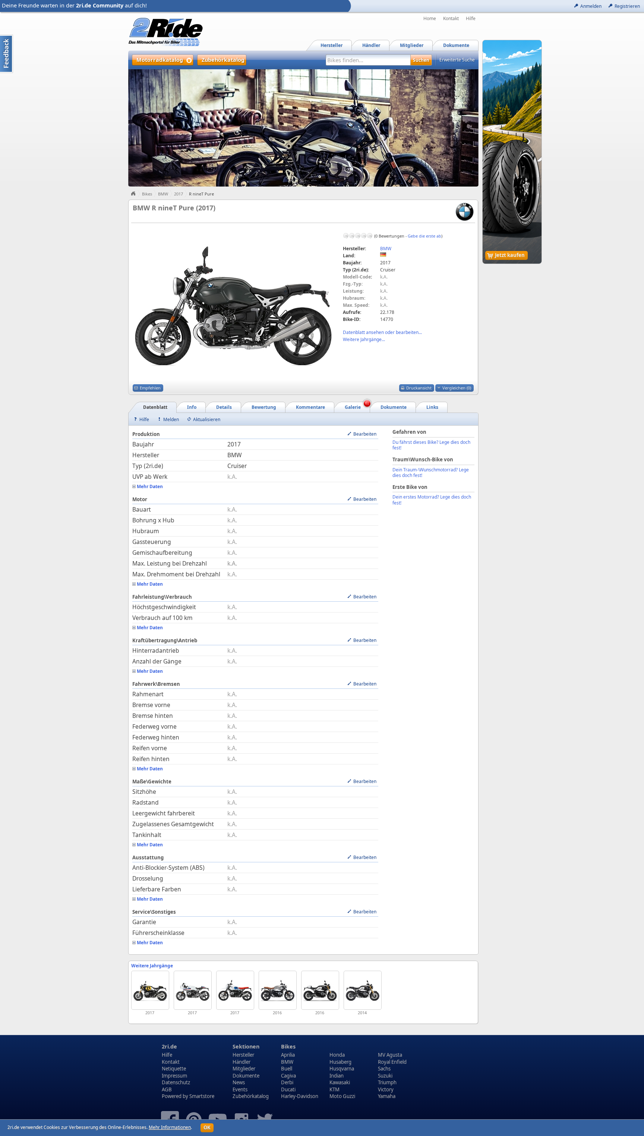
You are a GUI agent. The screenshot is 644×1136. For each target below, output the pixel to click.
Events (240, 1089)
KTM (334, 1089)
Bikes (147, 194)
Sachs (384, 1068)
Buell (286, 1068)
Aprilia (288, 1054)
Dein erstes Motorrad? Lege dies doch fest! (431, 500)
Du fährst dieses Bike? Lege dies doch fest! (431, 445)
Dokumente (246, 1075)
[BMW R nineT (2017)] (150, 990)
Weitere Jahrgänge (152, 965)
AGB (167, 1089)
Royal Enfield (392, 1062)
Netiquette (174, 1068)
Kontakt (451, 19)
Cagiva (288, 1075)
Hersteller (243, 1054)
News (239, 1082)
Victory (386, 1089)
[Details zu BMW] (464, 211)
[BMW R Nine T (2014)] (363, 990)
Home (429, 19)
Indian (336, 1075)
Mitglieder (244, 1068)
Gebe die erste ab (424, 236)
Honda (337, 1054)
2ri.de (169, 1046)
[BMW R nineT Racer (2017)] (193, 990)
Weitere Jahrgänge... (364, 339)
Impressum (174, 1075)
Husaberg (340, 1062)
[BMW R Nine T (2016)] (320, 990)
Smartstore (201, 1096)
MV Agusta (390, 1054)
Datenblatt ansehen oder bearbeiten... (382, 332)
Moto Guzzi (342, 1096)
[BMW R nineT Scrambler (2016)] (278, 990)
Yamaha (386, 1096)
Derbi (287, 1082)
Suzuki (385, 1075)
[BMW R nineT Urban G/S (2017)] (235, 990)
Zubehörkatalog (251, 1096)
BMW (163, 194)
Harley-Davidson (299, 1096)
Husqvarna (341, 1068)
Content (6, 54)
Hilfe (471, 19)
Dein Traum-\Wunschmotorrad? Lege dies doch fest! (430, 473)
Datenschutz (176, 1082)
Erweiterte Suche (457, 60)
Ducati (288, 1089)
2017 (178, 194)
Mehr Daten (150, 486)
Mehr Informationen (170, 1127)
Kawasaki (339, 1082)
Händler (241, 1062)
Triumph (387, 1082)
